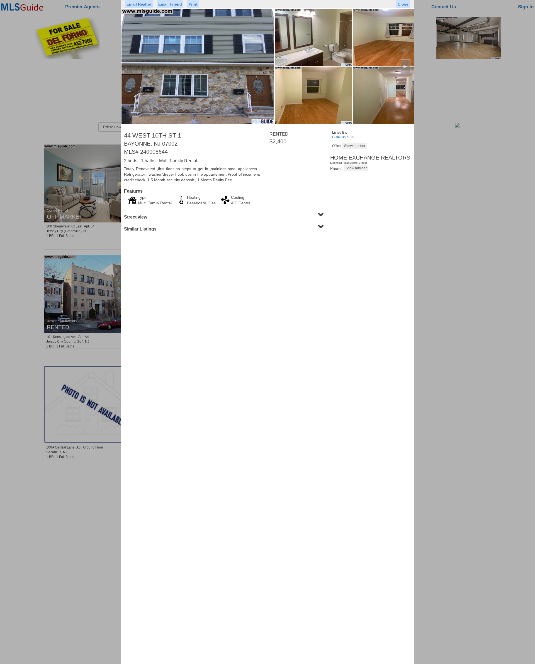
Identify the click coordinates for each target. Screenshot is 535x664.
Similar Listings (225, 227)
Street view (225, 215)
